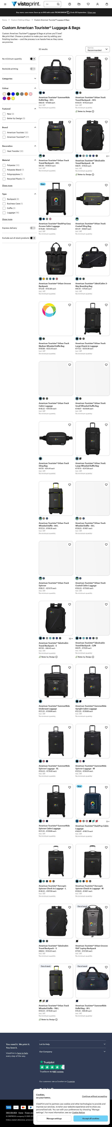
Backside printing (10, 69)
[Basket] (107, 4)
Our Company (45, 1051)
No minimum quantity (12, 59)
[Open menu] (5, 4)
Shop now (92, 12)
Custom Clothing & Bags (20, 20)
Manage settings (54, 1118)
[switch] (33, 58)
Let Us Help (44, 1044)
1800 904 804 (11, 1113)
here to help (22, 1053)
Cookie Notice (78, 1112)
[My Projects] (79, 4)
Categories (7, 78)
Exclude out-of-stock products (15, 238)
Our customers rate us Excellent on (57, 1081)
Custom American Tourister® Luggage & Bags (51, 20)
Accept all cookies (90, 1118)
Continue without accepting (94, 1096)
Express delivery (9, 228)
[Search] (58, 4)
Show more (7, 185)
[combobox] (50, 4)
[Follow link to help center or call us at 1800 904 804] (70, 4)
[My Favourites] (88, 4)
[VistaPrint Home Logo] (25, 4)
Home (4, 20)
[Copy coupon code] (68, 12)
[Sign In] (98, 4)
